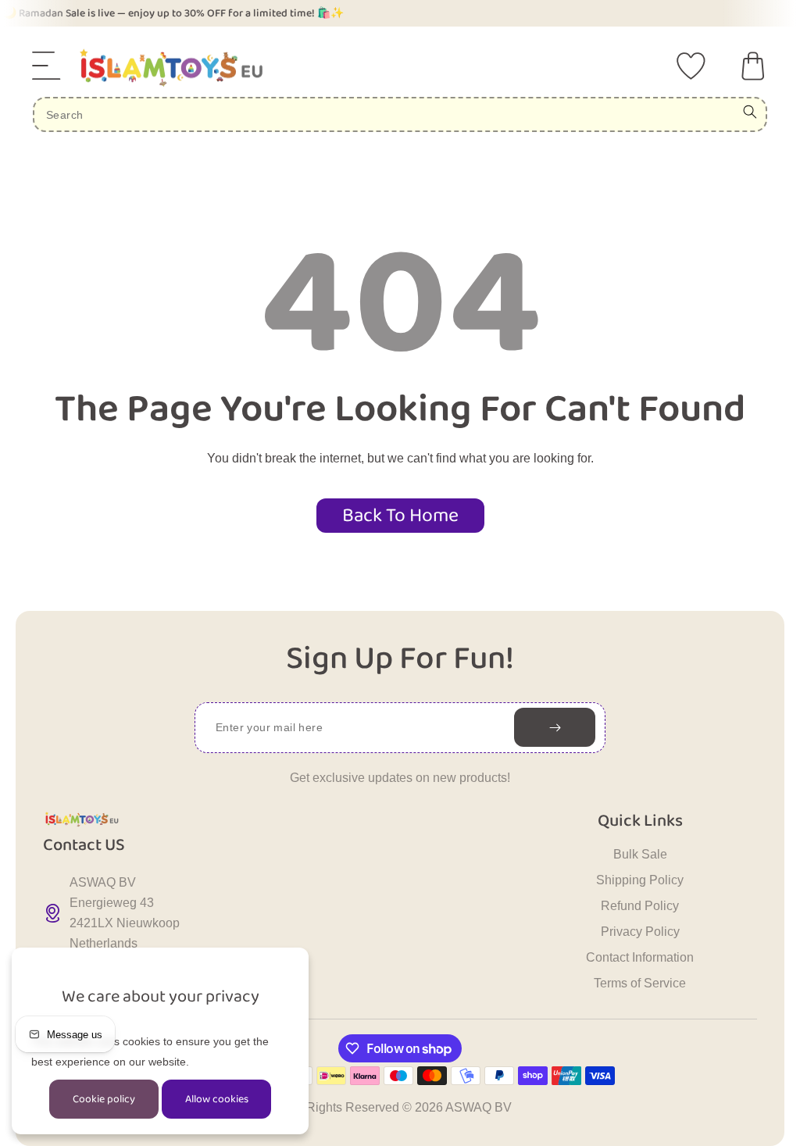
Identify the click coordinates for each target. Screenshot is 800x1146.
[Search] (750, 112)
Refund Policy (640, 905)
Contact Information (640, 957)
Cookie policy (104, 1099)
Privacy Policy (640, 931)
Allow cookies (216, 1099)
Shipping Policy (640, 880)
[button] (46, 65)
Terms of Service (640, 983)
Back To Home (400, 515)
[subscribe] (554, 727)
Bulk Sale (640, 854)
